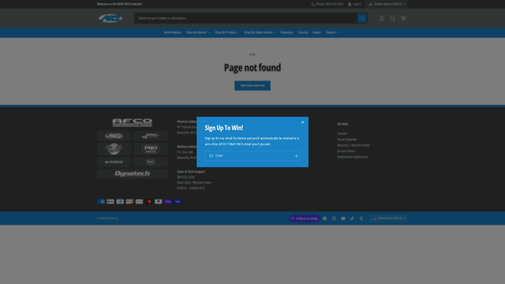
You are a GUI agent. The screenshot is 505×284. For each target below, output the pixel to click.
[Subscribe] (295, 156)
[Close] (302, 122)
